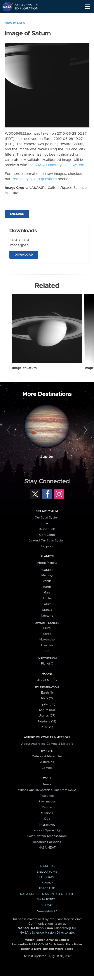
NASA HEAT (47, 847)
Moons (47, 673)
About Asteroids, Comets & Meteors (47, 743)
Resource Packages (47, 842)
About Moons (47, 680)
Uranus (47, 609)
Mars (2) (47, 698)
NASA (6, 7)
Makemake (47, 639)
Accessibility (47, 911)
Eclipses (47, 546)
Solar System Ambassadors (47, 836)
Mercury (47, 575)
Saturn (47, 604)
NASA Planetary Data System (59, 165)
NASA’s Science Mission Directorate (46, 932)
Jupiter (47, 457)
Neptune (47, 615)
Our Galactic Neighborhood (24, 17)
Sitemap (47, 905)
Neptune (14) (47, 721)
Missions (47, 813)
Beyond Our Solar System (47, 540)
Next (84, 430)
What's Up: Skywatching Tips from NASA (47, 790)
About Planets (47, 562)
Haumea (47, 645)
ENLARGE (17, 214)
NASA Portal (47, 899)
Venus (47, 581)
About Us (47, 866)
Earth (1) (47, 692)
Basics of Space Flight (47, 830)
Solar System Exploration (24, 7)
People (47, 807)
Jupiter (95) (47, 704)
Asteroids (47, 762)
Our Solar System (47, 517)
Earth (47, 586)
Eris (47, 651)
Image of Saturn (24, 368)
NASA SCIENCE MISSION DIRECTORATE (47, 894)
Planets (46, 556)
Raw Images (15, 23)
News (47, 784)
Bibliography (47, 871)
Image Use (47, 888)
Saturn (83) (47, 710)
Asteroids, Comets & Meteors (47, 737)
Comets (47, 767)
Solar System (47, 511)
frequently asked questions (34, 179)
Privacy (47, 883)
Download (24, 254)
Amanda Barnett (57, 940)
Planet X (47, 663)
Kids (47, 818)
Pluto (47, 628)
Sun (47, 523)
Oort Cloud (47, 534)
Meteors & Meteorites (47, 756)
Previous (9, 430)
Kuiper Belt (47, 529)
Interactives (47, 824)
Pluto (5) (47, 727)
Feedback (47, 877)
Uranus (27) (47, 715)
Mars (47, 592)
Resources (47, 795)
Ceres (47, 633)
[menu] (87, 7)
